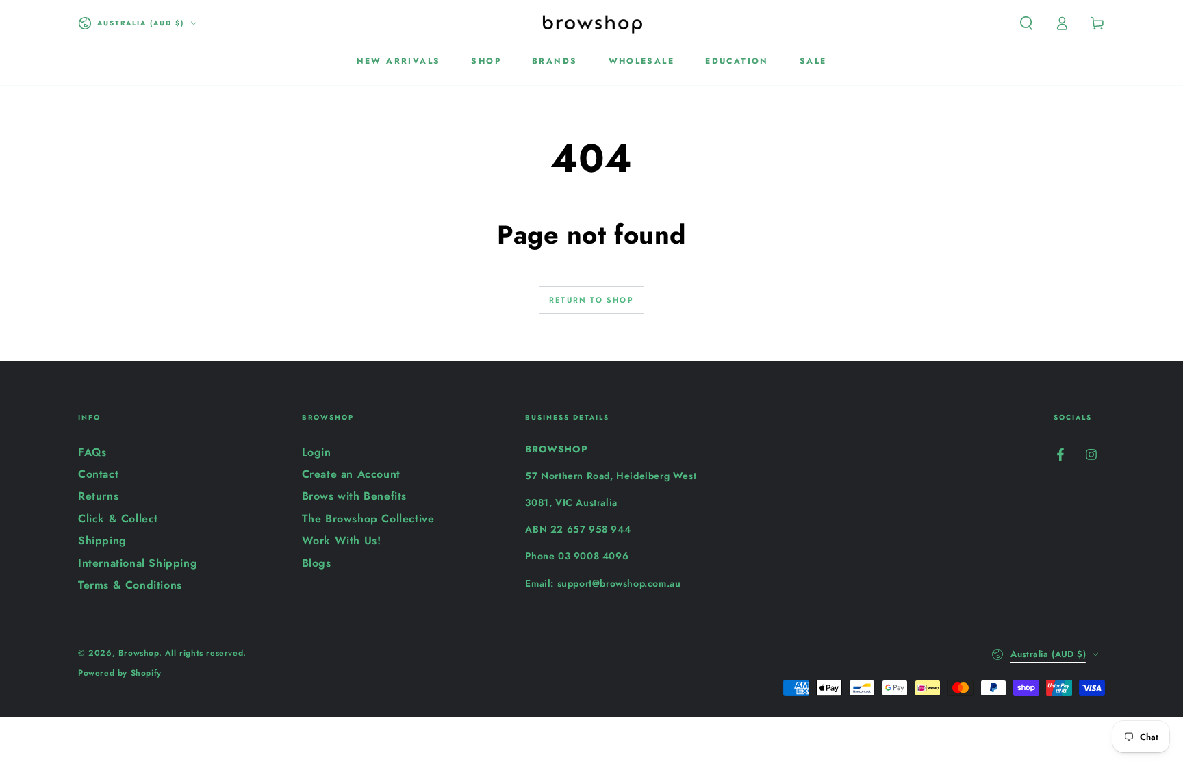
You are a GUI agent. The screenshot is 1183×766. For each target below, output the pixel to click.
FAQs (92, 452)
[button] (1026, 23)
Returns (98, 496)
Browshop (138, 653)
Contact (98, 474)
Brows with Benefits (354, 496)
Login (316, 452)
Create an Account (351, 474)
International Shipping (137, 563)
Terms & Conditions (130, 585)
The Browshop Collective (368, 518)
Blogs (316, 563)
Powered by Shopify (120, 673)
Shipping (102, 540)
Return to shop (591, 299)
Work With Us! (341, 540)
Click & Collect (118, 518)
